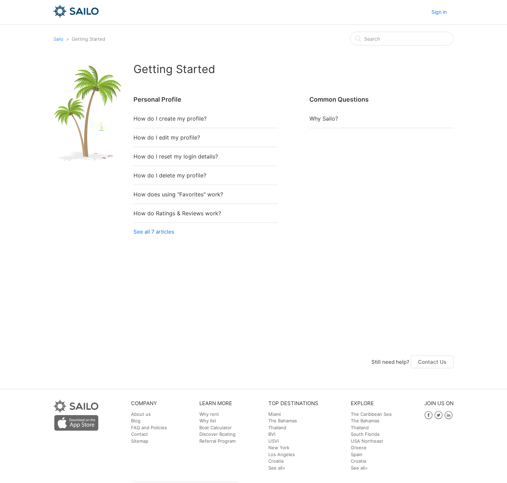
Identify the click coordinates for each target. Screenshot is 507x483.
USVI (273, 441)
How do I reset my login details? (175, 156)
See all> (277, 468)
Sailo (58, 39)
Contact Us (432, 362)
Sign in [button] (439, 12)
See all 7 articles (153, 231)
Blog (135, 420)
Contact (139, 434)
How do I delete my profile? (169, 175)
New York (278, 447)
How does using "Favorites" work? (178, 194)
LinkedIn (448, 415)
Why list (207, 420)
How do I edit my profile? (166, 137)
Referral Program (217, 441)
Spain (356, 454)
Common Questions (339, 99)
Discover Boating (217, 434)
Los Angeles (281, 454)
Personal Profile (157, 99)
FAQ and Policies (149, 427)
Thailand (277, 427)
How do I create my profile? (170, 118)
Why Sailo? (323, 118)
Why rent (209, 414)
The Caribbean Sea (371, 414)
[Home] (76, 15)
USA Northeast (367, 441)
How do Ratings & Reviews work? (177, 213)
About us (141, 414)
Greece (359, 447)
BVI (271, 434)
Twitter (438, 415)
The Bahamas (282, 420)
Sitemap (139, 441)
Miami (274, 414)
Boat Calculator (215, 427)
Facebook (428, 415)
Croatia (276, 461)
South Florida (365, 434)
